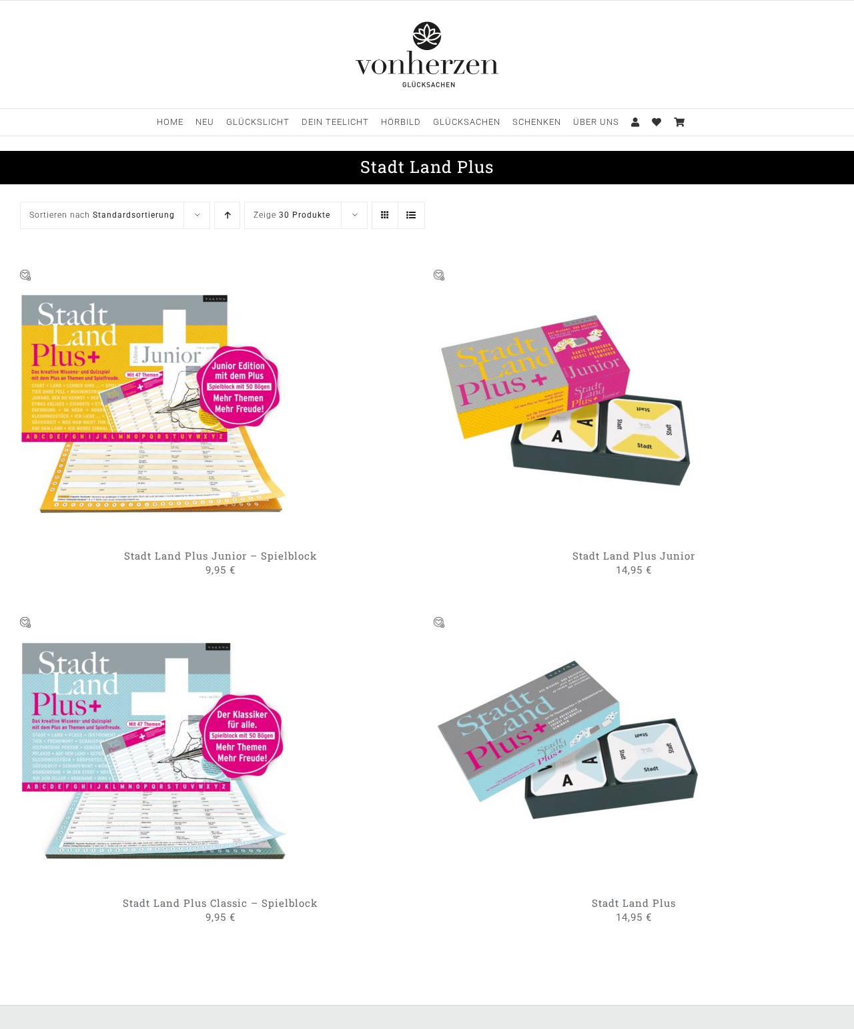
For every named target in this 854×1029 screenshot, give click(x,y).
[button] (26, 276)
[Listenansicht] (411, 215)
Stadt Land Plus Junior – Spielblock (220, 555)
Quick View (211, 404)
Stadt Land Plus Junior (633, 555)
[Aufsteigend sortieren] (227, 215)
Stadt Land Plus (634, 902)
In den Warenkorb (114, 404)
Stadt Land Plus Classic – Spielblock (220, 902)
